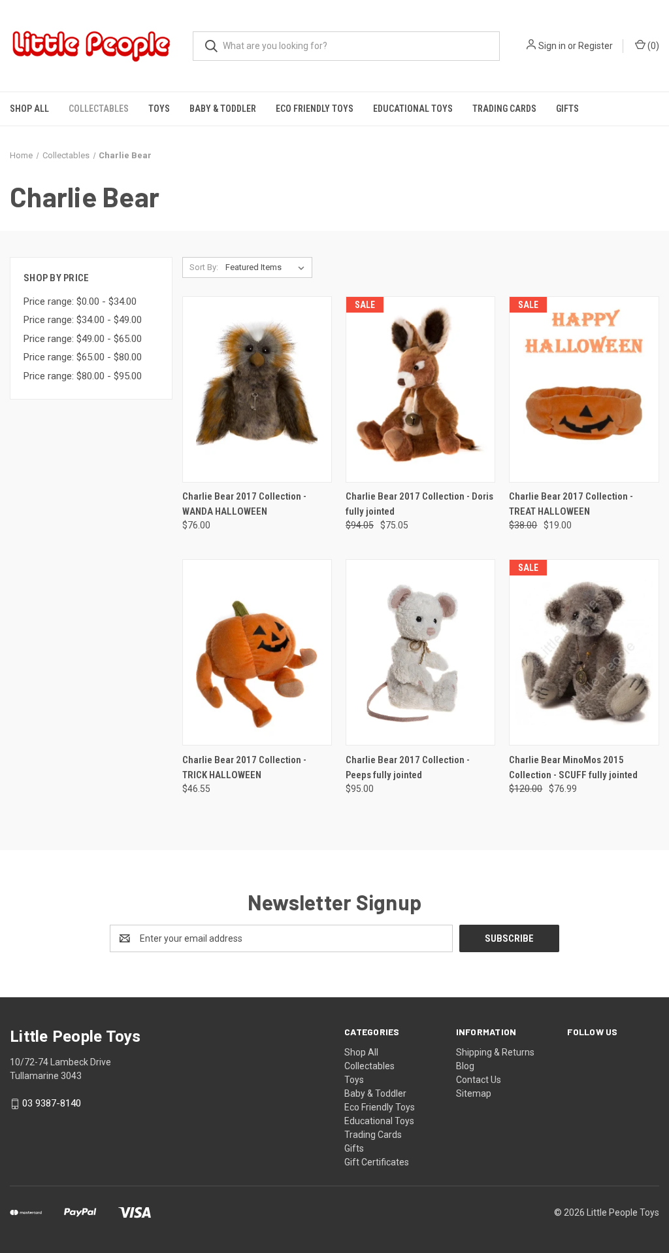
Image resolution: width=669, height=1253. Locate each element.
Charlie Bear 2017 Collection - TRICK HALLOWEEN (244, 767)
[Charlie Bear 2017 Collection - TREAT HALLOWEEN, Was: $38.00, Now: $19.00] (584, 389)
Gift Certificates (376, 1162)
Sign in (552, 46)
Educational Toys (413, 108)
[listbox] (267, 267)
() (652, 46)
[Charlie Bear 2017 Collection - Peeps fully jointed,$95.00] (420, 652)
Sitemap (473, 1093)
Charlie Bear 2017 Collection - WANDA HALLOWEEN (244, 503)
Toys (159, 108)
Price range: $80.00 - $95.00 (83, 376)
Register (595, 46)
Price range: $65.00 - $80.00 (83, 357)
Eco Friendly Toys (314, 108)
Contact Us (478, 1079)
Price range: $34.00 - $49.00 (83, 320)
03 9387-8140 (51, 1103)
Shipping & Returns (495, 1052)
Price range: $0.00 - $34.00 (80, 301)
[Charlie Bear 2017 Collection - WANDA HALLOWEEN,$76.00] (257, 389)
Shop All (29, 108)
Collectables (99, 108)
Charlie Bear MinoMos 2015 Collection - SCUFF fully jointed (573, 767)
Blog (465, 1066)
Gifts (567, 108)
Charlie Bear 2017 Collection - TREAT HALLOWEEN (571, 503)
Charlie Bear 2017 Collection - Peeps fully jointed (408, 767)
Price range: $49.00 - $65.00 (83, 339)
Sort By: (203, 267)
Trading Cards (504, 108)
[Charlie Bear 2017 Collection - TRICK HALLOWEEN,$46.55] (257, 652)
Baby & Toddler (222, 108)
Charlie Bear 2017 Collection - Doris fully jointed (419, 503)
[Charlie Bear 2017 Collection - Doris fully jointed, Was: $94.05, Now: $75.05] (420, 389)
